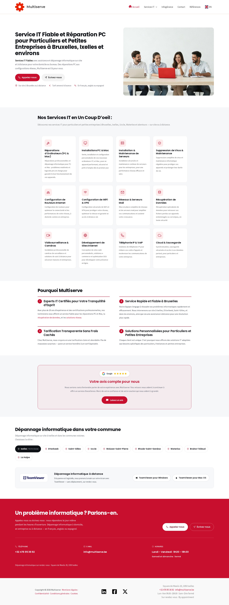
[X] (125, 591)
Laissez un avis (116, 400)
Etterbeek (53, 448)
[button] (155, 7)
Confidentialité (42, 593)
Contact (181, 6)
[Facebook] (114, 591)
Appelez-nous (29, 77)
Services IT (149, 6)
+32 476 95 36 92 (25, 551)
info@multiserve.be (95, 551)
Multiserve (36, 7)
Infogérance (167, 6)
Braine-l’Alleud (198, 448)
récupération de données (49, 317)
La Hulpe (25, 457)
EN (210, 6)
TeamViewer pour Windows (153, 477)
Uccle (93, 448)
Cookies (74, 593)
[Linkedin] (104, 591)
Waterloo (175, 448)
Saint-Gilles (74, 448)
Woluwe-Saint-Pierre (117, 448)
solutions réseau (73, 317)
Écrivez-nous (55, 77)
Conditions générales (59, 593)
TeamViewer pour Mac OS (192, 477)
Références (195, 6)
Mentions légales (70, 589)
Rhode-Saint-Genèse (149, 448)
